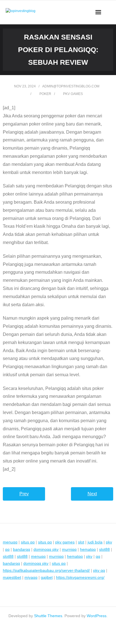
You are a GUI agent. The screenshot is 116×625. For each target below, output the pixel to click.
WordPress (96, 616)
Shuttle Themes (48, 616)
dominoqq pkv (46, 549)
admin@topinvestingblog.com (70, 86)
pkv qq (99, 570)
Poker (45, 94)
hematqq (88, 549)
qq (7, 549)
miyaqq (30, 577)
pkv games (73, 94)
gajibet (47, 577)
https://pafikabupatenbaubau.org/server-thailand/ (46, 570)
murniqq (69, 549)
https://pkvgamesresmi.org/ (80, 577)
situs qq (28, 542)
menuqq (10, 542)
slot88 (104, 549)
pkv (109, 542)
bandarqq (21, 549)
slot (81, 542)
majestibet (12, 577)
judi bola (95, 542)
